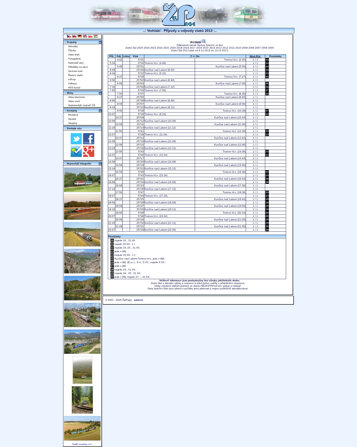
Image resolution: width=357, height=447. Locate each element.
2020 (173, 47)
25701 (140, 66)
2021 (166, 47)
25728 (140, 202)
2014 (212, 47)
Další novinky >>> (82, 444)
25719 (140, 165)
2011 (232, 47)
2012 (225, 47)
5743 (140, 151)
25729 (140, 219)
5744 (140, 195)
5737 (140, 93)
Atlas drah (74, 54)
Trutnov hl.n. (231, 59)
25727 (140, 206)
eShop (72, 79)
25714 (140, 127)
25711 (140, 124)
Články (72, 50)
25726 (140, 189)
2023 (153, 47)
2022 (160, 47)
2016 (199, 47)
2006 (264, 47)
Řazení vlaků (75, 75)
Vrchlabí (196, 42)
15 (267, 76)
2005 (271, 47)
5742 (140, 175)
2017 (193, 47)
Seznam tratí (75, 71)
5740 (140, 155)
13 (267, 59)
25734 (140, 229)
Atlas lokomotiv (76, 97)
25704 (140, 87)
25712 (140, 121)
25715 (140, 144)
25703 (140, 83)
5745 (140, 172)
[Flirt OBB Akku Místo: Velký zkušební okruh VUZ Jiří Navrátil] (82, 218)
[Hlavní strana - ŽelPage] (178, 25)
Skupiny (72, 123)
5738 (140, 134)
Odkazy (72, 83)
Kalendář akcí (76, 62)
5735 (140, 76)
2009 (245, 47)
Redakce (73, 114)
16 (267, 83)
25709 (140, 117)
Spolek (72, 119)
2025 (140, 47)
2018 (186, 47)
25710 (140, 107)
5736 (140, 114)
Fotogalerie (74, 58)
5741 (140, 131)
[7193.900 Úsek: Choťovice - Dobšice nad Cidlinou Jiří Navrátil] (82, 245)
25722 (140, 168)
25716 (140, 141)
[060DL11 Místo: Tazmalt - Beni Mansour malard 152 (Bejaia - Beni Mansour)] (82, 353)
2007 (258, 47)
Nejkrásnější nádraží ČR (81, 105)
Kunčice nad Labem (227, 66)
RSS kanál (74, 87)
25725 (140, 199)
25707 (140, 104)
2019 (179, 47)
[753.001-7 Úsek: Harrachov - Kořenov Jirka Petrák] (82, 412)
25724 (140, 182)
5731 (140, 59)
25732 (140, 223)
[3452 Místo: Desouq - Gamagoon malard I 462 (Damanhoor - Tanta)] (82, 326)
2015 (206, 47)
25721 (140, 178)
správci (138, 300)
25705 (140, 97)
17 (267, 90)
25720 (140, 161)
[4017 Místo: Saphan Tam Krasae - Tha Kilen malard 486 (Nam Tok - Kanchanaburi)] (82, 299)
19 (267, 199)
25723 (140, 185)
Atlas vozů (74, 101)
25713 (140, 138)
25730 (140, 209)
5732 (140, 73)
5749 (140, 212)
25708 (140, 100)
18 (267, 178)
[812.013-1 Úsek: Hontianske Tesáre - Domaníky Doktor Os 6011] (82, 382)
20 (267, 212)
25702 (140, 80)
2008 (251, 47)
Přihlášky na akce (78, 67)
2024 (147, 47)
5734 (140, 90)
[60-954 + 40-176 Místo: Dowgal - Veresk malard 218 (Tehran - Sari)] (82, 272)
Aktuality (73, 46)
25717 (140, 158)
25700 (140, 70)
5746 (140, 216)
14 (267, 66)
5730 (140, 63)
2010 (238, 47)
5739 (140, 110)
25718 (140, 148)
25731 (140, 226)
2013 (219, 47)
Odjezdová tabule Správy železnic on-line (200, 45)
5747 (140, 192)
